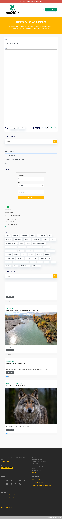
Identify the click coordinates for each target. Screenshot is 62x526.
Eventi (7, 163)
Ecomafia (21, 247)
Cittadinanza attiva (11, 243)
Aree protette (41, 235)
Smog (53, 262)
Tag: (19, 182)
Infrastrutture (50, 250)
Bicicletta (8, 239)
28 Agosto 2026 (10, 301)
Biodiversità (18, 239)
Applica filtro (31, 197)
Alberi (32, 235)
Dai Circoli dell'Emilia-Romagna (15, 383)
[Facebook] (15, 480)
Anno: (19, 189)
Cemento (45, 239)
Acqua (7, 235)
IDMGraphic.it (57, 517)
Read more (10, 296)
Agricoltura (24, 235)
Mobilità (22, 128)
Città (21, 243)
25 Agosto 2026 (10, 354)
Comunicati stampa (11, 155)
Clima (28, 243)
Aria (50, 235)
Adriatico (15, 235)
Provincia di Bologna (31, 258)
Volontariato (36, 265)
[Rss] (7, 480)
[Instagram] (11, 484)
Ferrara (21, 250)
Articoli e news (9, 151)
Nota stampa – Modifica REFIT (16, 363)
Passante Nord (10, 258)
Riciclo (33, 262)
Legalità (16, 254)
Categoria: (21, 175)
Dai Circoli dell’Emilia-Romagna (15, 159)
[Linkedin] (7, 484)
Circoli (53, 239)
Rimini (46, 262)
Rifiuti (39, 262)
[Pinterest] (20, 484)
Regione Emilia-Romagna (20, 262)
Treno (15, 265)
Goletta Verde (39, 250)
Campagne (36, 239)
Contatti (7, 226)
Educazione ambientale (34, 247)
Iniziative (8, 254)
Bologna (14, 128)
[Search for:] (31, 141)
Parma (47, 254)
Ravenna (8, 262)
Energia (46, 247)
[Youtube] (20, 480)
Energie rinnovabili (11, 250)
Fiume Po (29, 250)
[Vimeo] (15, 484)
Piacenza (19, 258)
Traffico (8, 265)
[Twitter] (11, 480)
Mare (24, 254)
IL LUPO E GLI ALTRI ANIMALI (15, 385)
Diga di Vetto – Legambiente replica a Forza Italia (22, 310)
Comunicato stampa (38, 243)
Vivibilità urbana (25, 265)
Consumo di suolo (10, 247)
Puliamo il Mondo (45, 258)
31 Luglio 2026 (10, 376)
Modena (39, 254)
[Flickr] (24, 480)
